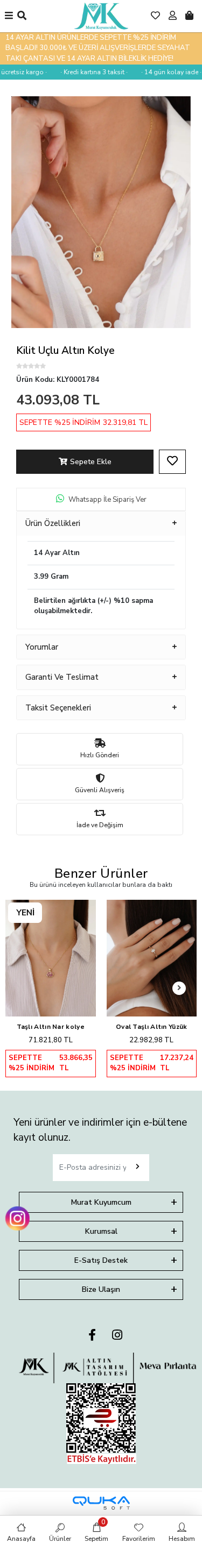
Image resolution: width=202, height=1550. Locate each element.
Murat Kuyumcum (101, 1202)
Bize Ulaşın (101, 1289)
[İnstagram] (117, 1336)
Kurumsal (101, 1231)
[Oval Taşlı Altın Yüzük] (152, 958)
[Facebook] (92, 1336)
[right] (179, 988)
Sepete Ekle (91, 462)
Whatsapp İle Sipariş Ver (107, 499)
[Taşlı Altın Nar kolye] (50, 958)
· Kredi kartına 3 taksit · (89, 72)
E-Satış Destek (101, 1260)
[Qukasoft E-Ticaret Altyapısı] (101, 1503)
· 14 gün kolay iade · (166, 72)
